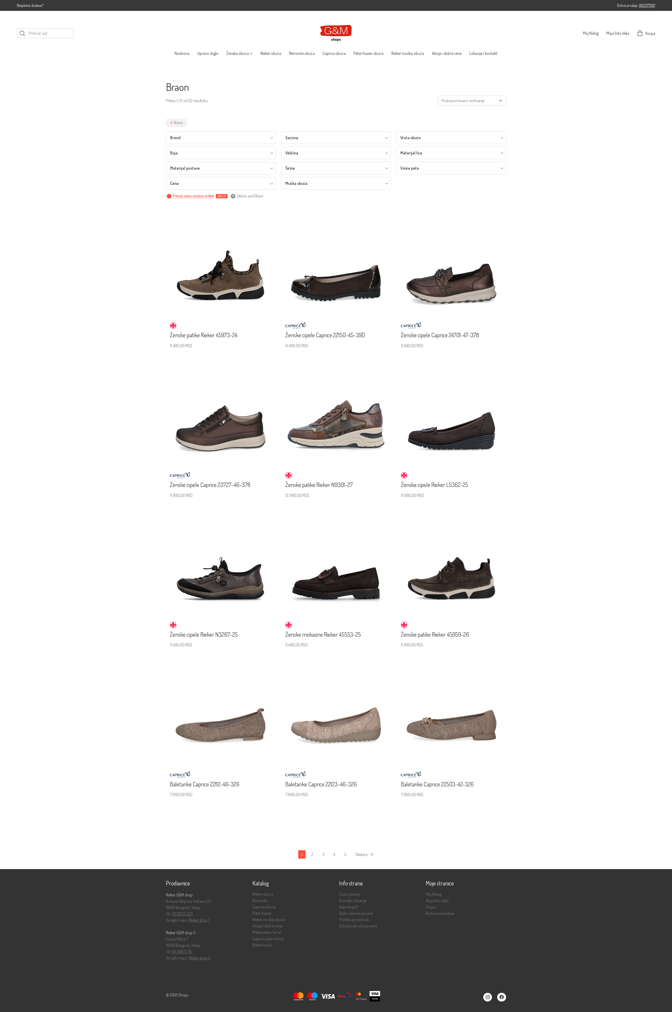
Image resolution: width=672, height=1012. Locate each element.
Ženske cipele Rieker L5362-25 (434, 484)
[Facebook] (501, 997)
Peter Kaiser (262, 913)
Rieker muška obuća (269, 919)
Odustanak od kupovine (358, 925)
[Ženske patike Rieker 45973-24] (220, 260)
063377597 (647, 5)
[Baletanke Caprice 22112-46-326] (220, 709)
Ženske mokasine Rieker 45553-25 (323, 634)
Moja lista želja (437, 900)
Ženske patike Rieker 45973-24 (203, 334)
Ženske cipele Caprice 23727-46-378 (210, 484)
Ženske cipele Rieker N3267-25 (204, 634)
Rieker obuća (263, 894)
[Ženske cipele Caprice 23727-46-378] (220, 409)
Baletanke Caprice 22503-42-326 (437, 784)
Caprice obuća (264, 907)
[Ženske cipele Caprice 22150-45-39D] (336, 260)
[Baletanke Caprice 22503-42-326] (451, 709)
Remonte (260, 900)
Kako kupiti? (349, 907)
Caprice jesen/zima (268, 938)
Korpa (430, 907)
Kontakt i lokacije (352, 900)
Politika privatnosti (354, 919)
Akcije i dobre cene (267, 925)
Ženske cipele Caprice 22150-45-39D (325, 334)
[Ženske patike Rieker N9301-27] (336, 409)
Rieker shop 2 (199, 958)
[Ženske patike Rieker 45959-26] (451, 559)
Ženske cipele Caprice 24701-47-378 (440, 334)
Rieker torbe (262, 945)
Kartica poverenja (440, 913)
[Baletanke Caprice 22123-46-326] (336, 709)
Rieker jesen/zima (267, 932)
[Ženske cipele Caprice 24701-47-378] (451, 260)
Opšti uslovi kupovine (356, 913)
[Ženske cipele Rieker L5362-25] (451, 409)
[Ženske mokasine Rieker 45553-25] (336, 559)
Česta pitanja (349, 894)
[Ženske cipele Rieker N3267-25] (220, 559)
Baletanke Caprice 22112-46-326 (204, 784)
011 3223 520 (182, 913)
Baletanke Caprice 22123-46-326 (321, 784)
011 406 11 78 (182, 951)
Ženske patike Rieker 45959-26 (435, 634)
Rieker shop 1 (199, 920)
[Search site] (22, 33)
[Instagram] (487, 997)
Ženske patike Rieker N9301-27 (319, 484)
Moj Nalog (433, 894)
